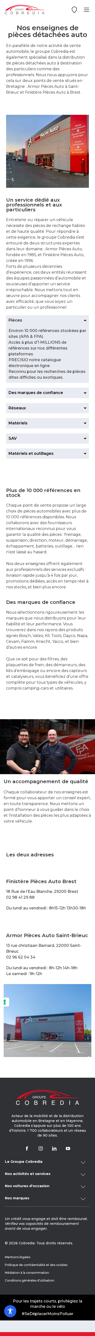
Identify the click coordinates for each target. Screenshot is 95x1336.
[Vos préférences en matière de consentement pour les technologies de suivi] (4, 1002)
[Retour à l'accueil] (24, 9)
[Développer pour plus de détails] (47, 1162)
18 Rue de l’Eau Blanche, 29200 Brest (42, 891)
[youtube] (68, 1148)
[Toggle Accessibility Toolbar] (10, 1311)
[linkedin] (54, 1148)
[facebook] (27, 1148)
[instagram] (41, 1148)
